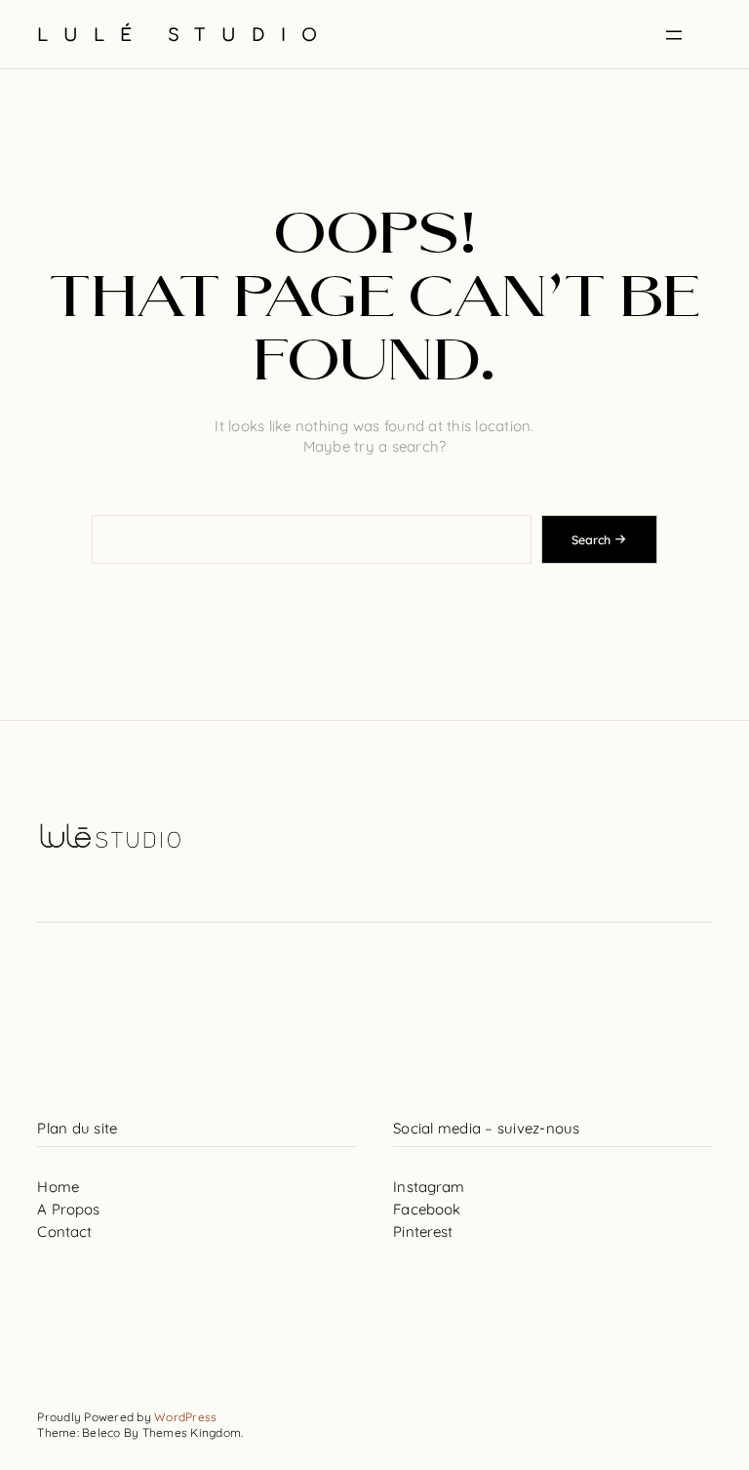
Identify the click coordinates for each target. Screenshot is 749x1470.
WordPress (185, 1417)
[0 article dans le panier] (711, 35)
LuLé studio (185, 35)
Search (591, 539)
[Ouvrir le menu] (674, 35)
